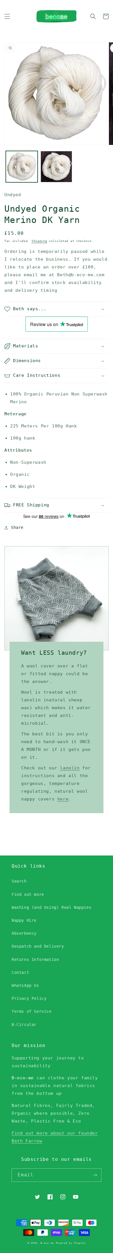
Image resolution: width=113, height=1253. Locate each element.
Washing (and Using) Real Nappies (51, 907)
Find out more (28, 894)
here (62, 799)
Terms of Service (32, 1011)
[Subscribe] (94, 1175)
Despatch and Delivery (38, 946)
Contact (20, 972)
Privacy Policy (29, 998)
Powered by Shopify (71, 1242)
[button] (7, 16)
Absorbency (24, 933)
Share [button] (17, 527)
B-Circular (24, 1024)
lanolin (69, 768)
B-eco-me (47, 1242)
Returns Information (35, 959)
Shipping (39, 241)
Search (19, 881)
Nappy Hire (24, 920)
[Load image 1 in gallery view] (22, 167)
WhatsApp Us (25, 985)
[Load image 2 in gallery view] (56, 167)
